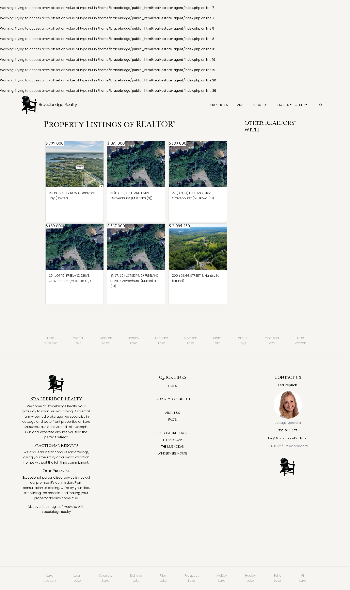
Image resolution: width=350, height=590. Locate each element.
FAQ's (172, 419)
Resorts (282, 104)
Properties (219, 104)
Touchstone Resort (172, 433)
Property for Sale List (172, 399)
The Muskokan (172, 446)
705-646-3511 (288, 430)
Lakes (240, 104)
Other (300, 104)
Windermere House (173, 453)
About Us (260, 104)
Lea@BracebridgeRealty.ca (287, 438)
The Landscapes (172, 439)
